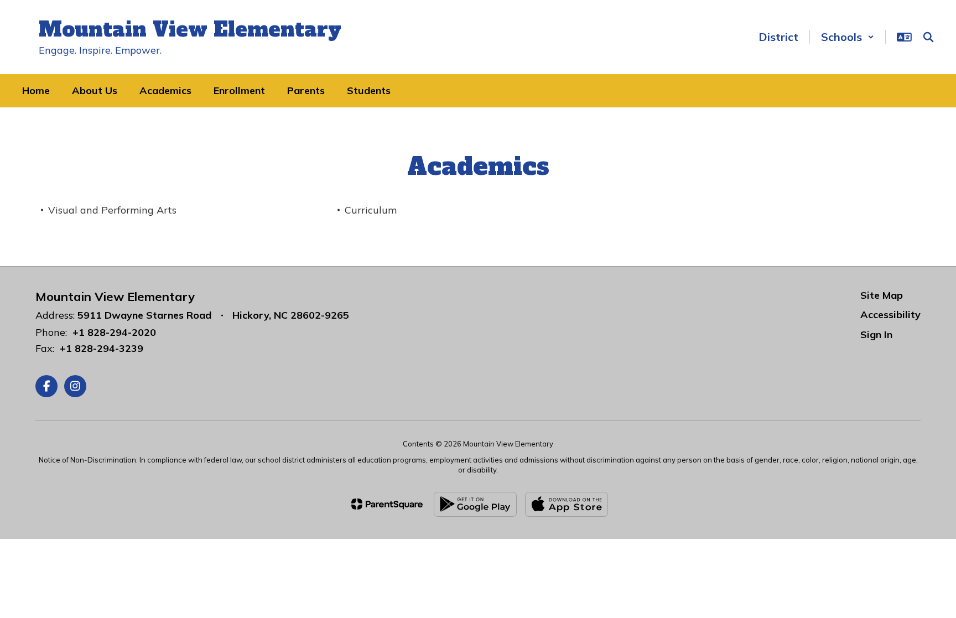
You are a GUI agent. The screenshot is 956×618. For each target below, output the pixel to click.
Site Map (881, 295)
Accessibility (890, 314)
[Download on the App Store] (566, 504)
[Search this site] (928, 37)
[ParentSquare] (387, 504)
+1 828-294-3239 (101, 348)
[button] (847, 37)
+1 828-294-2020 (114, 332)
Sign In (876, 334)
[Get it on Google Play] (475, 504)
